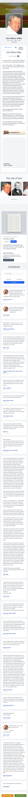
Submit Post (14, 282)
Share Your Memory (8, 260)
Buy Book (14, 241)
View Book (6, 241)
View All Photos (14, 199)
